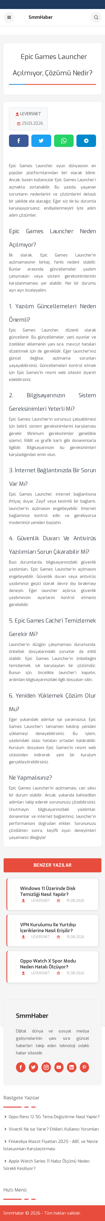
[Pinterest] (84, 1067)
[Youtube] (59, 1067)
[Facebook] (20, 1067)
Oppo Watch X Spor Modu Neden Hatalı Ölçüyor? (48, 964)
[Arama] (96, 17)
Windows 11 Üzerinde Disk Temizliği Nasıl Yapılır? (48, 891)
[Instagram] (46, 1067)
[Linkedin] (71, 1067)
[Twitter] (33, 1067)
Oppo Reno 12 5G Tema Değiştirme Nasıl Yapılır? (54, 1117)
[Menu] (9, 17)
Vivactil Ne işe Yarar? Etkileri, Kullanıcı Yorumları (54, 1129)
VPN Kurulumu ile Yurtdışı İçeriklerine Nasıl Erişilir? (48, 928)
